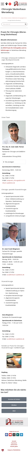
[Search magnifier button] (26, 24)
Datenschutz (14, 444)
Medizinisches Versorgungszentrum (19, 17)
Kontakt (14, 441)
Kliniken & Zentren (8, 17)
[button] (2, 4)
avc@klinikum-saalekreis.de (15, 275)
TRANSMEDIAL (16, 450)
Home (2, 17)
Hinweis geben (14, 446)
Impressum (14, 443)
